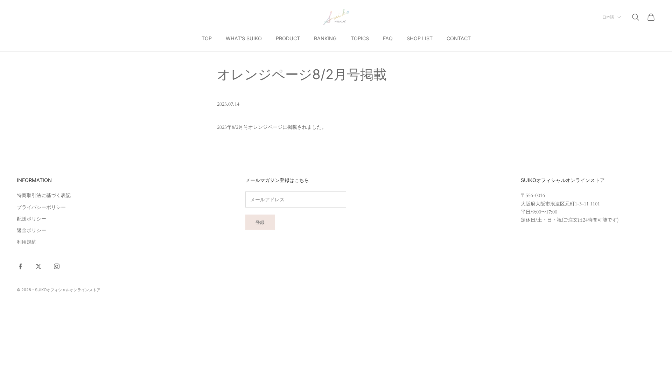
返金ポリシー (31, 230)
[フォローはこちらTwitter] (38, 266)
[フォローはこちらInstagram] (56, 266)
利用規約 (26, 242)
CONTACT (459, 38)
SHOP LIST (420, 38)
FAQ (388, 38)
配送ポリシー (31, 219)
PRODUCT (288, 38)
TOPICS (360, 38)
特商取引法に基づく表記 (44, 195)
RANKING (325, 38)
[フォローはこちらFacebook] (20, 266)
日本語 (608, 17)
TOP (207, 38)
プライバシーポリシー (41, 207)
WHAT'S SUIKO (244, 38)
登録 (260, 222)
